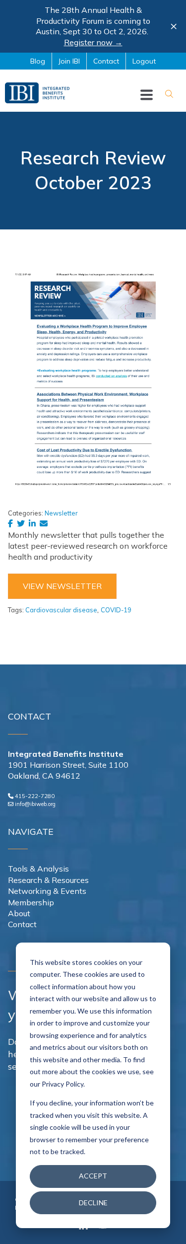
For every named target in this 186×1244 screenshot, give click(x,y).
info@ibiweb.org (35, 804)
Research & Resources (48, 880)
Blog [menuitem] (37, 61)
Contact (22, 924)
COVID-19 (116, 610)
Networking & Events (47, 891)
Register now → (93, 42)
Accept (93, 1175)
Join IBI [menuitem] (69, 61)
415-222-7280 (35, 796)
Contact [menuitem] (106, 61)
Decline (93, 1202)
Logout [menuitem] (144, 61)
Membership (31, 902)
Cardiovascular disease (61, 610)
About (19, 913)
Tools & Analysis (38, 869)
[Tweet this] (23, 523)
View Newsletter (62, 586)
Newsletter (61, 513)
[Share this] (12, 523)
